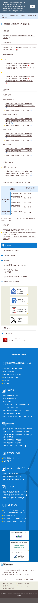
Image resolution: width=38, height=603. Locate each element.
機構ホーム (4, 15)
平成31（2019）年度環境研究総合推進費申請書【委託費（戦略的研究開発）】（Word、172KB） (18, 150)
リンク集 (10, 486)
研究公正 (6, 380)
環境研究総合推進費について (19, 363)
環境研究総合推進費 (14, 15)
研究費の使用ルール (10, 377)
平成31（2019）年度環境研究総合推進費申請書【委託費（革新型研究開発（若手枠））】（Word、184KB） (19, 121)
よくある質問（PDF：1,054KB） (14, 265)
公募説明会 (7, 260)
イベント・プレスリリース (18, 468)
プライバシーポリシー (8, 584)
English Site (11, 505)
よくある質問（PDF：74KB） (14, 446)
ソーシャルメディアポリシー (26, 586)
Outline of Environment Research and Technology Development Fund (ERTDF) (18, 511)
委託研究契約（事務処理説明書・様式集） (18, 429)
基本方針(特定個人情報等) (9, 588)
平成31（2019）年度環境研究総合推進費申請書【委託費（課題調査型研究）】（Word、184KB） (18, 135)
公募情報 (23, 15)
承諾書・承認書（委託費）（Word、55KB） (17, 110)
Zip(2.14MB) (27, 212)
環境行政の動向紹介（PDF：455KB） (16, 416)
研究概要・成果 (13, 453)
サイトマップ (8, 579)
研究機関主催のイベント (12, 476)
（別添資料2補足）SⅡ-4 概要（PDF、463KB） (18, 68)
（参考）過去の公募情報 (11, 281)
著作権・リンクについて (9, 586)
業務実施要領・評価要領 (12, 443)
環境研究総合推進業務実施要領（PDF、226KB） (16, 230)
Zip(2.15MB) (27, 193)
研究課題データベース (11, 458)
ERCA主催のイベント (10, 473)
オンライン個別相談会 (11, 407)
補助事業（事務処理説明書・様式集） (16, 432)
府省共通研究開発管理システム (14, 492)
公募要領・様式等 (9, 255)
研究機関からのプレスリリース (14, 479)
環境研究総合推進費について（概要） (16, 277)
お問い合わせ (29, 579)
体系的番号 (7, 461)
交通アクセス (19, 579)
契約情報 (10, 423)
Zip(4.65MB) (27, 207)
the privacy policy (18, 11)
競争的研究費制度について (12, 498)
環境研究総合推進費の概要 (12, 368)
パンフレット (8, 333)
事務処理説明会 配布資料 (12, 440)
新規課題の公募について (11, 251)
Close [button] (32, 6)
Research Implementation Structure (16, 518)
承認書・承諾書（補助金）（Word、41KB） (17, 175)
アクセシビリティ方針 (23, 584)
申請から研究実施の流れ (12, 374)
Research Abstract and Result (14, 521)
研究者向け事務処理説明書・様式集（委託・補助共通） (17, 436)
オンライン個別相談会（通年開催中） (11, 271)
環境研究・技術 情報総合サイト (14, 495)
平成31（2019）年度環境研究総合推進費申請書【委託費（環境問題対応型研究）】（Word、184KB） (20, 105)
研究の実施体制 (8, 371)
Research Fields (9, 515)
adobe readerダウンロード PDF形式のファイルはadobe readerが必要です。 (19, 339)
